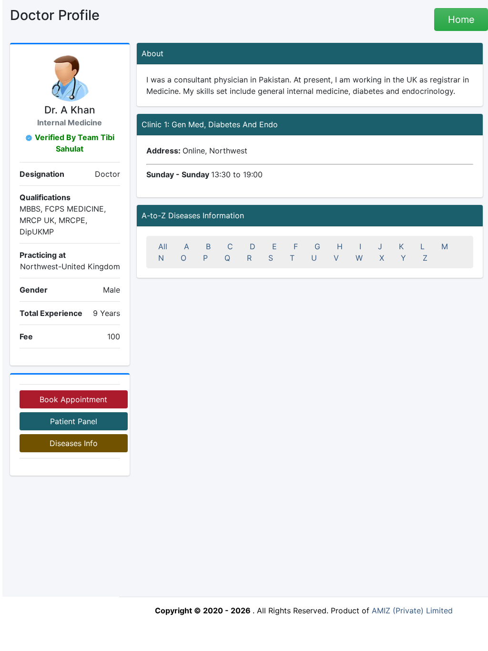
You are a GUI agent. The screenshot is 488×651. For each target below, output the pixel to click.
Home (461, 19)
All (162, 246)
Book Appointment (73, 399)
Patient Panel (73, 421)
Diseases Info (74, 443)
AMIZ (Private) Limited (412, 610)
